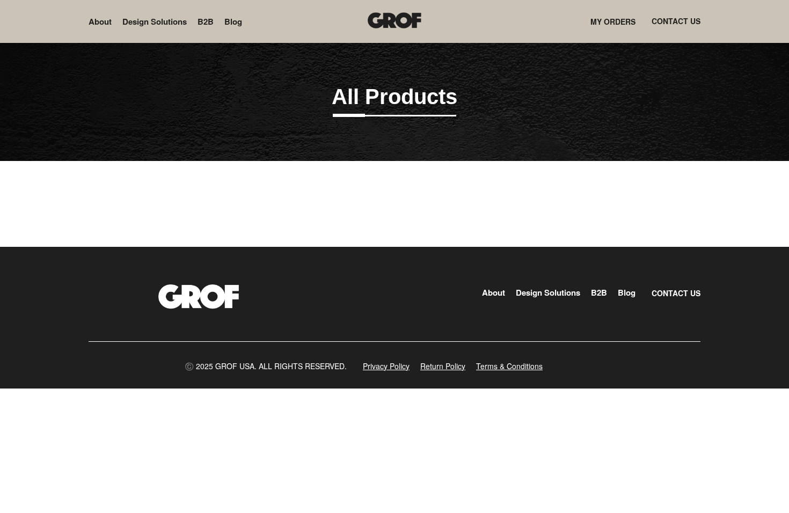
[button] (266, 366)
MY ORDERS (612, 21)
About (100, 21)
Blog (233, 21)
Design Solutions (154, 21)
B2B (206, 21)
